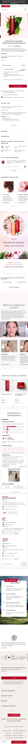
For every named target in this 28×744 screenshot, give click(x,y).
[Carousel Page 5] (14, 39)
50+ (24, 272)
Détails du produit (20, 51)
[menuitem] (19, 6)
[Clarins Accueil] (5, 6)
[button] (14, 103)
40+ (14, 272)
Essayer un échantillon (8, 92)
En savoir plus (6, 202)
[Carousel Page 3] (12, 39)
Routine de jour (8, 282)
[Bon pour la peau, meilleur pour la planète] (7, 143)
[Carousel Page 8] (17, 39)
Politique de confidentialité (19, 730)
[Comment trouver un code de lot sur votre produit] (25, 167)
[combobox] (14, 79)
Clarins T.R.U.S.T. (18, 162)
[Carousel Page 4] (13, 39)
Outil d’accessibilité (17, 733)
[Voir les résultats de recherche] (25, 9)
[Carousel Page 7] (16, 39)
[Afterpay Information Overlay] (6, 57)
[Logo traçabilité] (3, 162)
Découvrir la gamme (14, 287)
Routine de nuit (22, 282)
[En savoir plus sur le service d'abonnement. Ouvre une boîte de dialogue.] (12, 69)
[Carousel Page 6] (15, 39)
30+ (4, 272)
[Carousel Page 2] (11, 39)
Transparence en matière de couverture (14, 735)
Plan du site (8, 733)
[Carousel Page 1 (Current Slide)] (10, 39)
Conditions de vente (7, 730)
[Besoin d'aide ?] (25, 736)
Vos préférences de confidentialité (14, 737)
